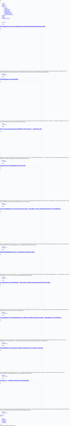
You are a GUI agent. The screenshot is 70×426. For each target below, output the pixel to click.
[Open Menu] (0, 20)
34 (4, 414)
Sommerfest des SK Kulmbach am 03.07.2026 (12, 165)
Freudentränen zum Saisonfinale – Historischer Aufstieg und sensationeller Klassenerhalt (25, 282)
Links (3, 16)
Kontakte (3, 15)
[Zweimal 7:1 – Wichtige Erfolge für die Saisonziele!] (21, 407)
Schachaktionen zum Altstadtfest (9, 79)
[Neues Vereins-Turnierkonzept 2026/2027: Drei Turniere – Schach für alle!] (21, 155)
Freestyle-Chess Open (6, 18)
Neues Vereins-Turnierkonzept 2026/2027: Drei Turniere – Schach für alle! (21, 129)
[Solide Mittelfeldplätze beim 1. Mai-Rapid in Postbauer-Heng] (21, 272)
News (3, 76)
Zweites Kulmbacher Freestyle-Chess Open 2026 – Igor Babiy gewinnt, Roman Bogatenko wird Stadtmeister (30, 208)
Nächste (1, 415)
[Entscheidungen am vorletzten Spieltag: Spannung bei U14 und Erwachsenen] (21, 370)
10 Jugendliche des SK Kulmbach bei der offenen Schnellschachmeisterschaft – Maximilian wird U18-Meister (31, 317)
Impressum (4, 421)
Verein (3, 6)
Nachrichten (4, 5)
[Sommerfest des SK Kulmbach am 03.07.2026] (21, 198)
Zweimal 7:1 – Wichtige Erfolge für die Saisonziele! (14, 380)
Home (3, 4)
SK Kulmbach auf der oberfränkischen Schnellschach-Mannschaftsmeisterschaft (22, 26)
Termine (3, 17)
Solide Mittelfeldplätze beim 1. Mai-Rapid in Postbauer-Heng (17, 252)
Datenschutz (4, 422)
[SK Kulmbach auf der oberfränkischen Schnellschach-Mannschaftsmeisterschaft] (21, 69)
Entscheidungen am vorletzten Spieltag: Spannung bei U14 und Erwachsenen (21, 348)
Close (4, 3)
